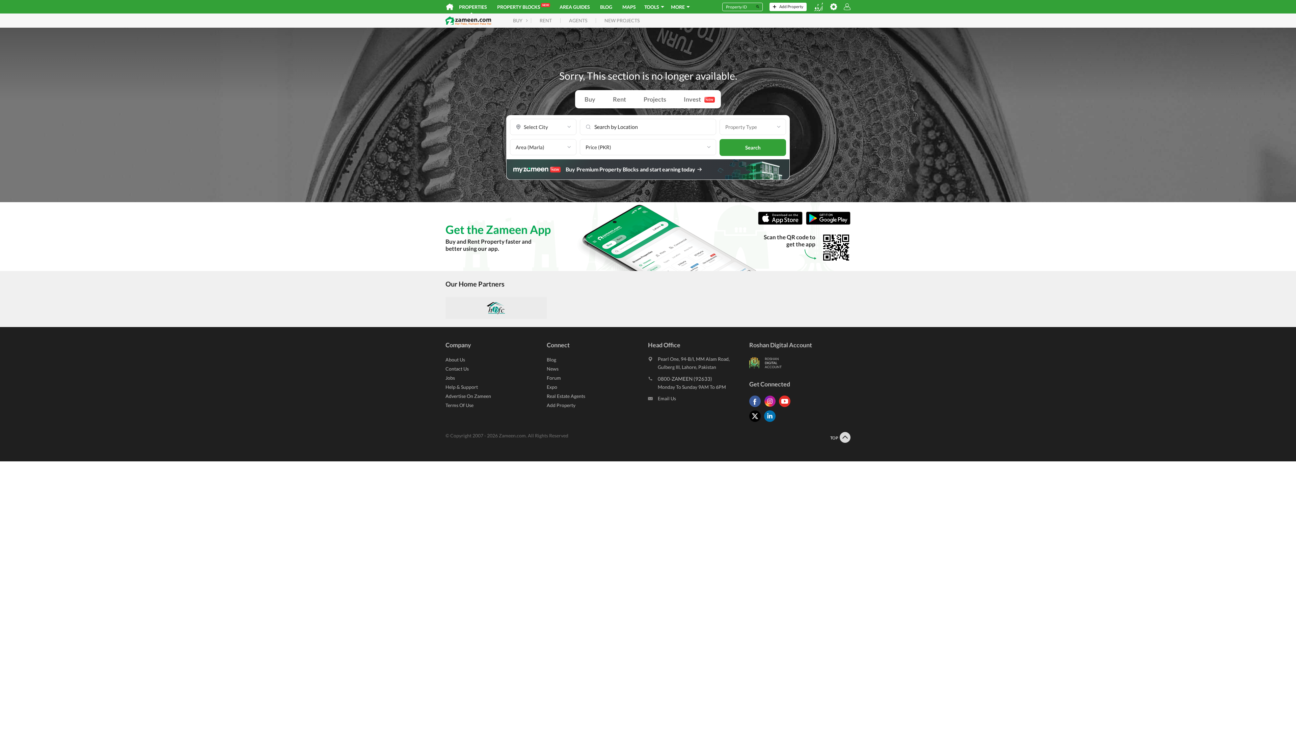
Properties (473, 7)
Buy (590, 99)
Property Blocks (523, 6)
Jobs (450, 378)
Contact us (457, 369)
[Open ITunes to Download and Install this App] (782, 223)
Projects (655, 99)
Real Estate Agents (566, 396)
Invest (698, 99)
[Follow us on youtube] (786, 407)
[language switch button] (818, 7)
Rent (619, 99)
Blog (606, 7)
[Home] (450, 6)
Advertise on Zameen (468, 396)
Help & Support (462, 387)
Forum (554, 378)
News (553, 369)
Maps (629, 7)
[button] (543, 127)
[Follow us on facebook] (756, 407)
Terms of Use (460, 405)
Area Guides (575, 7)
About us (455, 359)
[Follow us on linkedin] (771, 422)
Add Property (561, 405)
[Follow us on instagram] (771, 407)
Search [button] (753, 147)
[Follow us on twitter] (756, 422)
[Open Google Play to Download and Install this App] (828, 223)
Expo (552, 387)
